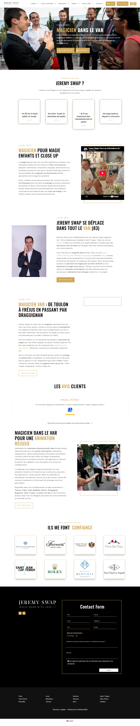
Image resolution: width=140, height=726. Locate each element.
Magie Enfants (62, 4)
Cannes (48, 701)
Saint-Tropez (104, 696)
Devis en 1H (111, 4)
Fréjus (103, 255)
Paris (20, 696)
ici (91, 423)
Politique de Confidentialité (77, 709)
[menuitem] (70, 721)
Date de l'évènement (74, 633)
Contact (82, 50)
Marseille (22, 701)
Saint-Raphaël (75, 255)
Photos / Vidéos (86, 4)
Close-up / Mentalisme (47, 4)
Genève (76, 696)
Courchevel (23, 699)
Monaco (76, 699)
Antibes (103, 701)
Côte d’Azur (104, 699)
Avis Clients (99, 4)
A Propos (33, 4)
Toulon (59, 242)
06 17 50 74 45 (124, 4)
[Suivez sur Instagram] (20, 613)
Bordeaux (49, 699)
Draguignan (87, 255)
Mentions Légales (59, 709)
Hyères (66, 255)
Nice (74, 701)
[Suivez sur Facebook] (23, 613)
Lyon (47, 696)
